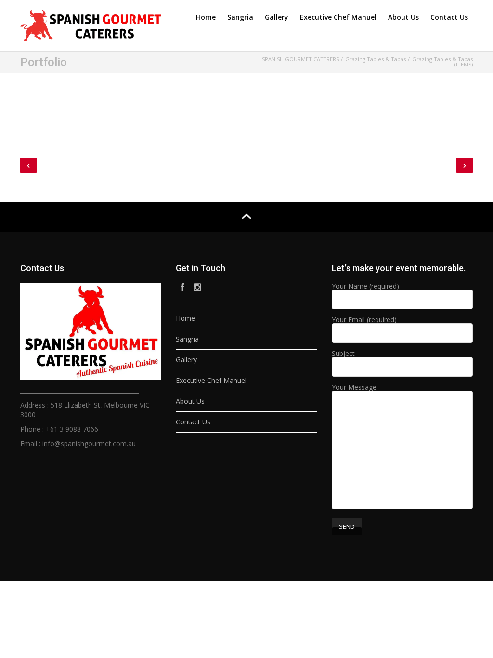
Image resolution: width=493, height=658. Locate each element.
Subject (343, 354)
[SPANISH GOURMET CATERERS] (90, 24)
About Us (403, 17)
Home (206, 17)
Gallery (276, 17)
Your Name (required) (365, 286)
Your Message (354, 388)
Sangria (240, 17)
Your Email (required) (364, 320)
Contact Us (449, 17)
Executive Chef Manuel (338, 17)
